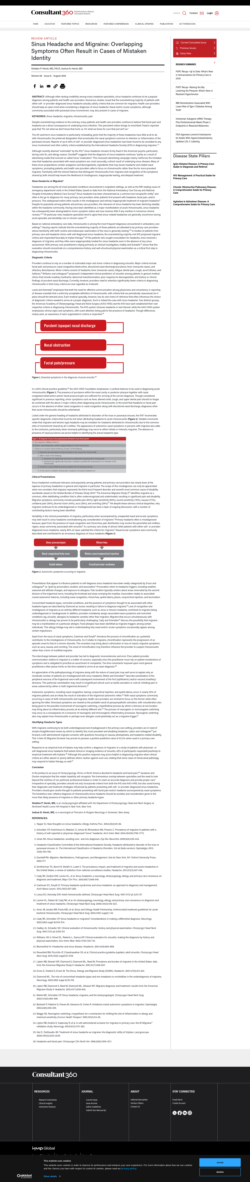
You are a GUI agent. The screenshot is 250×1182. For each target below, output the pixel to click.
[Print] (62, 86)
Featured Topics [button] (70, 23)
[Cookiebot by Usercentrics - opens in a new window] (24, 1176)
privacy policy (128, 1168)
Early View (185, 53)
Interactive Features (47, 1106)
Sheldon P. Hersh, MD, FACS (45, 68)
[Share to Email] (49, 86)
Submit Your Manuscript (96, 1110)
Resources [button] (91, 23)
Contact (194, 12)
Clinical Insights (45, 1103)
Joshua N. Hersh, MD (72, 68)
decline (220, 1172)
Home (35, 23)
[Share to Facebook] (35, 86)
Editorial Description (139, 1099)
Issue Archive (91, 1103)
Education (50, 23)
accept (220, 1162)
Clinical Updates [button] (144, 23)
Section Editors (137, 1103)
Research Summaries (48, 1099)
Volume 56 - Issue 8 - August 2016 (48, 75)
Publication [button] (166, 23)
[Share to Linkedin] (42, 86)
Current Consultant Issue (193, 42)
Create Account (178, 1103)
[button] (55, 86)
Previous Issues (188, 47)
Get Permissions (187, 23)
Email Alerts (177, 1099)
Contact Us (135, 1106)
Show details (50, 1176)
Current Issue (91, 1099)
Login (210, 12)
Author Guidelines (93, 1106)
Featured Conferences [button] (116, 23)
